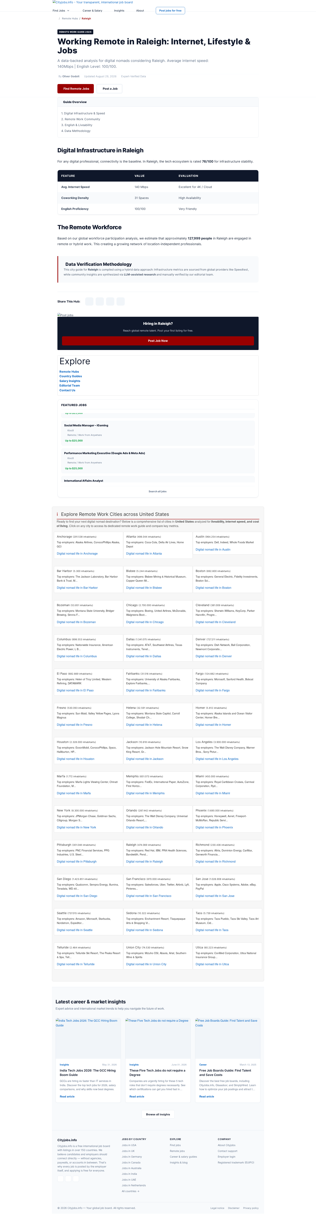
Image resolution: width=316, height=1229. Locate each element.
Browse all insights (158, 1114)
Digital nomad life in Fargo (213, 690)
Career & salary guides (183, 1156)
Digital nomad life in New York (76, 827)
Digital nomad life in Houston (75, 759)
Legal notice (217, 1208)
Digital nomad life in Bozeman (76, 622)
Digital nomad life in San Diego (77, 896)
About (140, 10)
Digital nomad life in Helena (144, 724)
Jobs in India (129, 1173)
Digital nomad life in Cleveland (216, 622)
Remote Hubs (70, 18)
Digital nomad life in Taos (212, 930)
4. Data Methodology (76, 131)
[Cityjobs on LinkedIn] (68, 1179)
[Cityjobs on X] (76, 1179)
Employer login (226, 1156)
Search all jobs (158, 491)
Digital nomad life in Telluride (76, 964)
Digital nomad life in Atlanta (144, 553)
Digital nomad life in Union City (146, 964)
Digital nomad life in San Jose (215, 896)
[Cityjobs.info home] (93, 3)
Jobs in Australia (131, 1168)
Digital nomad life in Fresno (74, 724)
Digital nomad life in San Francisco (148, 896)
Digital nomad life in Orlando (144, 827)
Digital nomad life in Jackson (144, 759)
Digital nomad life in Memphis (145, 793)
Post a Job (110, 88)
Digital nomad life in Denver (214, 656)
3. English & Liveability (76, 125)
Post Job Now (158, 341)
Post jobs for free (170, 10)
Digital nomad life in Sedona (144, 930)
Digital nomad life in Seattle (75, 930)
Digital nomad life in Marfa (74, 793)
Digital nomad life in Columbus (77, 656)
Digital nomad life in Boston (213, 587)
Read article (67, 1096)
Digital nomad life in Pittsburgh (77, 861)
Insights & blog (179, 1162)
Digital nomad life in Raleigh (144, 861)
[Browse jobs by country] (68, 10)
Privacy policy (251, 1208)
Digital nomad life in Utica (212, 964)
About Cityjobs (226, 1145)
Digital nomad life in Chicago (145, 622)
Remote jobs (177, 1150)
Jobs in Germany (132, 1156)
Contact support (227, 1150)
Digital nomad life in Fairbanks (145, 690)
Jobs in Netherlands (134, 1185)
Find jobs (175, 1145)
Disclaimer (234, 1208)
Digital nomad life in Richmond (216, 861)
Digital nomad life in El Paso (75, 690)
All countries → (130, 1191)
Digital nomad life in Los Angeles (217, 759)
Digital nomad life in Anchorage (77, 553)
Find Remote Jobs (76, 88)
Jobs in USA (129, 1145)
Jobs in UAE (129, 1179)
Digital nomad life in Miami (213, 793)
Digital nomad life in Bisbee (144, 587)
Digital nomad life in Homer (213, 724)
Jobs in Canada (131, 1162)
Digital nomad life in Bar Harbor (77, 587)
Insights (119, 10)
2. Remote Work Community (80, 119)
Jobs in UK (128, 1150)
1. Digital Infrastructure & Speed (83, 113)
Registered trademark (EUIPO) (236, 1162)
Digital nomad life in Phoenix (214, 827)
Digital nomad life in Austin (213, 549)
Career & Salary (92, 10)
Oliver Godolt (70, 76)
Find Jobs (59, 10)
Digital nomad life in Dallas (143, 656)
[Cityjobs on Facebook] (60, 1179)
